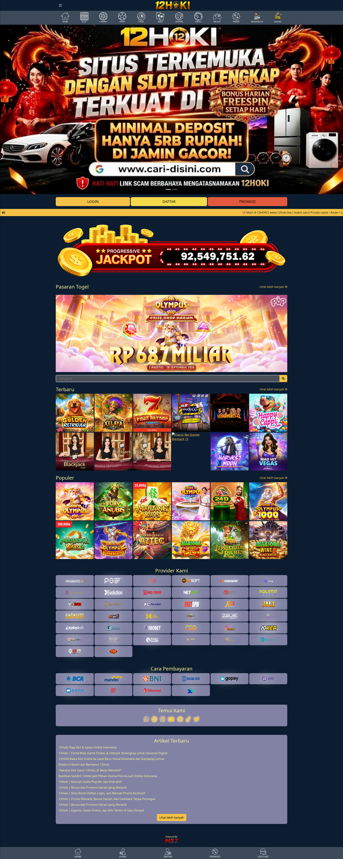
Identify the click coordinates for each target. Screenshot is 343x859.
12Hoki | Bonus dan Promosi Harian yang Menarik (93, 808)
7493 (119, 301)
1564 (67, 301)
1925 (93, 301)
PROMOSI (247, 201)
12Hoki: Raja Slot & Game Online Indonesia (87, 768)
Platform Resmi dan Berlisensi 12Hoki (84, 785)
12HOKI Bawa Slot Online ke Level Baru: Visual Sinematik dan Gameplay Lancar (112, 780)
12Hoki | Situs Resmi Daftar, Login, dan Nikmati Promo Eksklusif (102, 814)
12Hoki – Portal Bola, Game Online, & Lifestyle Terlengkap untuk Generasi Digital (113, 774)
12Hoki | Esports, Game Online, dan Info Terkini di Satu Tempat (101, 831)
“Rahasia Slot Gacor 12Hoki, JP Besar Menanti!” (90, 791)
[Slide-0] (168, 189)
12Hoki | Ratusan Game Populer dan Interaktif (90, 803)
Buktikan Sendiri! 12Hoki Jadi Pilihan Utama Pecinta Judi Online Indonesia (108, 797)
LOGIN (93, 201)
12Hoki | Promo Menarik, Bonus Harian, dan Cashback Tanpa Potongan (107, 820)
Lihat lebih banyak (272, 287)
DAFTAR (168, 201)
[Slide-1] (174, 189)
